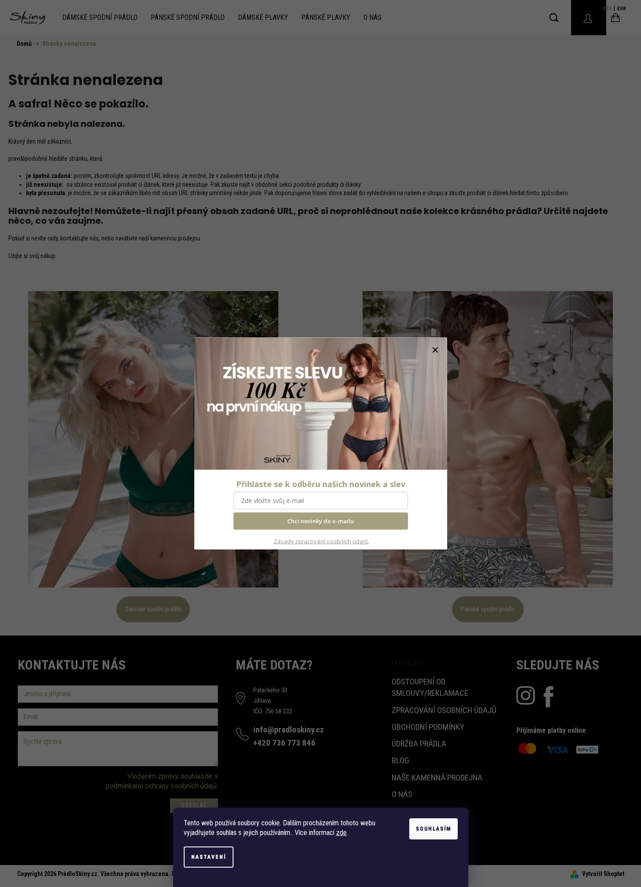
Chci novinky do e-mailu (320, 521)
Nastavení (208, 857)
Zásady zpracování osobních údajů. (321, 541)
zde (341, 832)
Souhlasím (433, 829)
